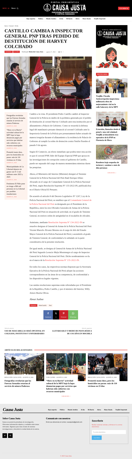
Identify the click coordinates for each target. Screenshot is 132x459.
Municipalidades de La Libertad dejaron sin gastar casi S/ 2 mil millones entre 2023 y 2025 (15, 172)
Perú (50, 305)
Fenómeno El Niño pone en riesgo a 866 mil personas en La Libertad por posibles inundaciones (16, 189)
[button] (15, 8)
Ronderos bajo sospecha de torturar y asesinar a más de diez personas (108, 165)
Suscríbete (97, 421)
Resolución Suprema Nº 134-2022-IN (65, 222)
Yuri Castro (50, 377)
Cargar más (111, 172)
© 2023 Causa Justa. (66, 456)
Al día (16, 26)
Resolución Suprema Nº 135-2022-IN (62, 260)
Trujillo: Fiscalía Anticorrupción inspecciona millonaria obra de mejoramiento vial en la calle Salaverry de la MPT (107, 101)
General (11, 26)
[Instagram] (10, 435)
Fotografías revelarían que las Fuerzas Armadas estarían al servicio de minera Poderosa (18, 383)
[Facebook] (4, 435)
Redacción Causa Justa (36, 52)
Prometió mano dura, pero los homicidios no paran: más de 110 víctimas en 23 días (102, 383)
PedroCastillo (43, 305)
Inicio (6, 26)
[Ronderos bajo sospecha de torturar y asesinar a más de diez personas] (111, 154)
